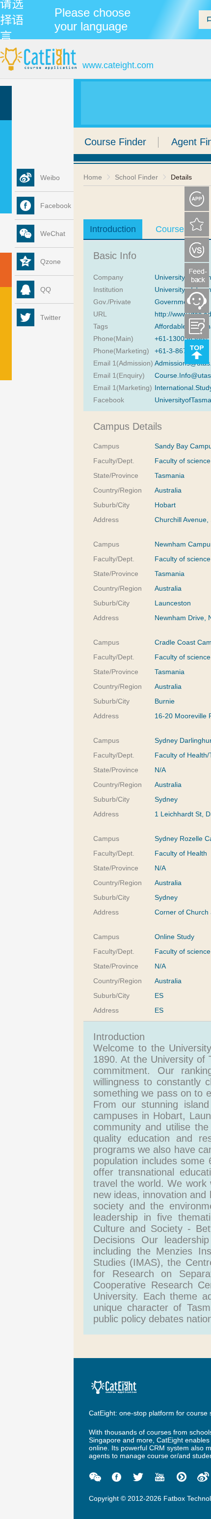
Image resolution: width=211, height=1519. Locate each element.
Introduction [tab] (113, 229)
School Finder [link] (136, 177)
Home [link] (92, 177)
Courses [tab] (172, 229)
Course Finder (115, 141)
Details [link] (181, 177)
